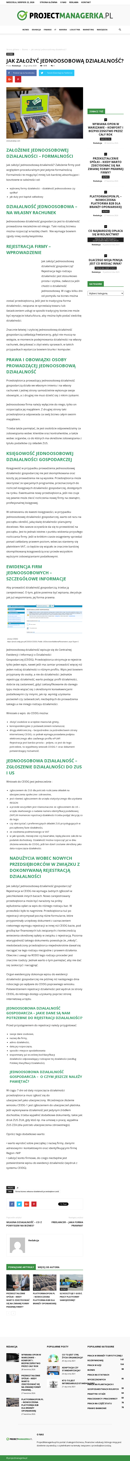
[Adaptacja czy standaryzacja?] (53, 1370)
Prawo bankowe (97, 1408)
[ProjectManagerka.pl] (65, 15)
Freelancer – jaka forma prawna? (67, 1224)
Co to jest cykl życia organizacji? (72, 1356)
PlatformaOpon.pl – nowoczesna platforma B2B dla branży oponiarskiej (105, 202)
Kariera (63, 29)
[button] (120, 29)
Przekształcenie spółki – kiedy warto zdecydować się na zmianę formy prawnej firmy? (17, 1300)
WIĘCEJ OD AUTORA (48, 1267)
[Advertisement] (65, 40)
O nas (63, 2)
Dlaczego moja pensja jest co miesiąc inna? (106, 261)
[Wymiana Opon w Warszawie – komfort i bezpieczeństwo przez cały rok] (12, 1357)
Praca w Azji (94, 1365)
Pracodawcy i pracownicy (102, 1398)
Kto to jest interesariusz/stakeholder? (78, 1382)
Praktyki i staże (96, 1393)
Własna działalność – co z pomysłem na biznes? (24, 1224)
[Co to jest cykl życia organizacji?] (53, 1357)
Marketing (88, 29)
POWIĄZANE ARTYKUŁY (21, 1267)
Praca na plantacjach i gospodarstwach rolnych (105, 240)
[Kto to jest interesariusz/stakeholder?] (53, 1383)
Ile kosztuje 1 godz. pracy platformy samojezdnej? (71, 1297)
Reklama (73, 2)
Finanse (48, 29)
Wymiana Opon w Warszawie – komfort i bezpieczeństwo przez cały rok (105, 129)
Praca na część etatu (106, 268)
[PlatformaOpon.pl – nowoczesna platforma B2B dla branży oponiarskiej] (44, 1282)
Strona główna (48, 2)
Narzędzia (102, 29)
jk (17, 1187)
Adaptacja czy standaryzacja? (71, 1369)
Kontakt (86, 2)
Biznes (26, 29)
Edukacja (36, 29)
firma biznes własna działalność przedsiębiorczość (37, 1191)
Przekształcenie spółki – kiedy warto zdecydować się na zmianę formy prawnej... (31, 1382)
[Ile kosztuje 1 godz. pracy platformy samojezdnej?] (71, 1282)
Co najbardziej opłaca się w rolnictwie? (105, 232)
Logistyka (75, 29)
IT (55, 29)
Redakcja (16, 65)
